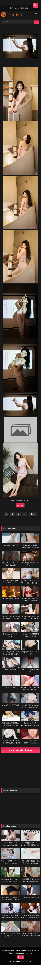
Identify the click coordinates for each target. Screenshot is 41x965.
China (21, 505)
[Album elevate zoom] (35, 5)
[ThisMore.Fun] (17, 15)
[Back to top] (34, 959)
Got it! (20, 957)
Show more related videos (20, 750)
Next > (32, 514)
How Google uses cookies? (20, 961)
